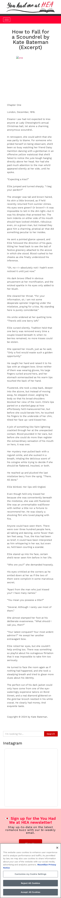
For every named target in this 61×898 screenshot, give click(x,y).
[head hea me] (30, 7)
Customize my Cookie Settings (30, 874)
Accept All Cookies (30, 892)
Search (51, 733)
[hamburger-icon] (6, 19)
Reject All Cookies (30, 883)
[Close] (57, 847)
